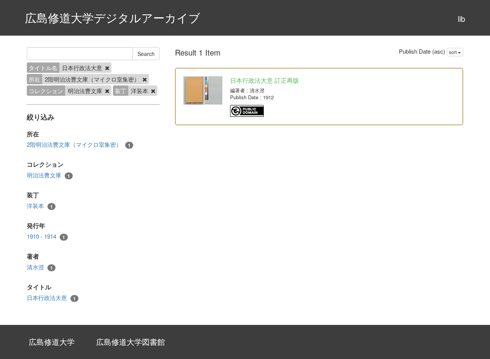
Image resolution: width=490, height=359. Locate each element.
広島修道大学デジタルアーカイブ (112, 17)
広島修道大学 (52, 341)
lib (461, 18)
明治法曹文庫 (48, 175)
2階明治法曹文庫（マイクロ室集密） (79, 144)
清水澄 (40, 267)
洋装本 (40, 206)
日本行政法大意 (51, 297)
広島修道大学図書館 (130, 341)
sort (453, 52)
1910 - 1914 (46, 236)
